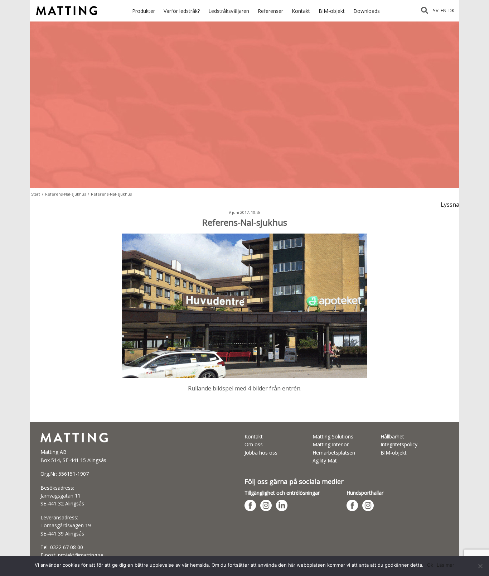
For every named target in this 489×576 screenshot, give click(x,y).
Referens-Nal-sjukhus (65, 194)
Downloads (366, 11)
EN (443, 10)
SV (436, 10)
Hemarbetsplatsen (334, 452)
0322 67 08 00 (66, 547)
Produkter (143, 11)
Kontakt (301, 11)
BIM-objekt (332, 11)
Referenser (270, 11)
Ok (430, 565)
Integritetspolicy (399, 444)
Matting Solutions (333, 436)
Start (35, 194)
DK (452, 10)
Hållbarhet (392, 436)
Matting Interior (331, 444)
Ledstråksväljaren (228, 11)
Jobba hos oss (261, 452)
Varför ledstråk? (182, 11)
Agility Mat (325, 460)
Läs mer (445, 565)
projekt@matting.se (80, 555)
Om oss (254, 444)
